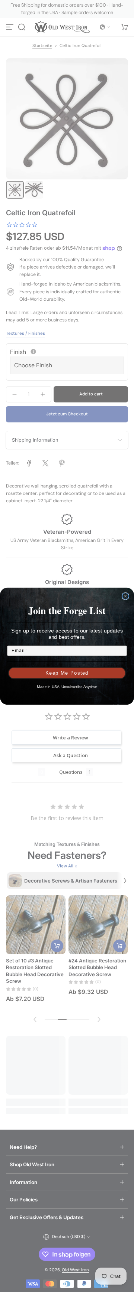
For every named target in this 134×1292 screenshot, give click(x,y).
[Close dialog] (125, 596)
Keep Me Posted (67, 672)
